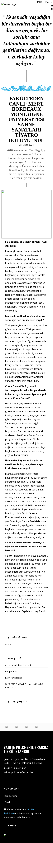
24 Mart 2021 (26, 144)
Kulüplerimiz (11, 671)
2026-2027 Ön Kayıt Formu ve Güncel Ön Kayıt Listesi (24, 686)
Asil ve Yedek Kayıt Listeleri (18, 665)
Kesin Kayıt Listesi (13, 677)
